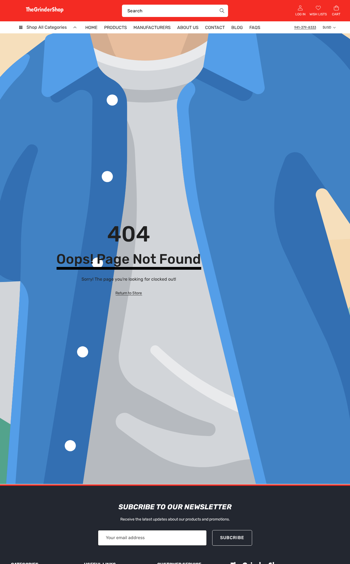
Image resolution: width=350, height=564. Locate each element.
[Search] (222, 11)
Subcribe (232, 537)
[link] (128, 293)
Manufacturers (152, 27)
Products (115, 27)
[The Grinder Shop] (44, 11)
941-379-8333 (305, 27)
